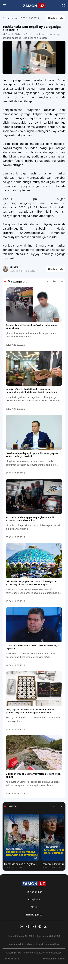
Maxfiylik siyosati (11, 958)
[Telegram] (40, 926)
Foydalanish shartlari (54, 958)
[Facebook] (22, 926)
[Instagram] (28, 926)
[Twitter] (46, 926)
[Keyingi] (61, 806)
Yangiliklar (34, 899)
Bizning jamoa (34, 914)
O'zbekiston (10, 18)
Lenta (12, 806)
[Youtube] (34, 926)
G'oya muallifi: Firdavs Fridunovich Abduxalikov (34, 944)
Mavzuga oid (18, 281)
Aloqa (34, 907)
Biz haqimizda (34, 892)
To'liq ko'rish (53, 281)
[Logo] (34, 5)
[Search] (63, 6)
